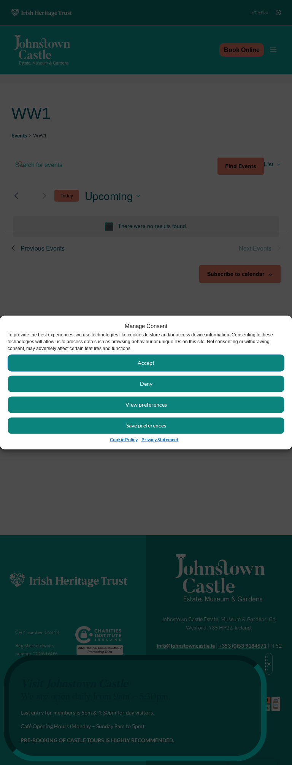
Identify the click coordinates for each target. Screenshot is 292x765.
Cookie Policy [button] (124, 439)
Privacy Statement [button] (160, 439)
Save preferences (146, 425)
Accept (146, 362)
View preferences (146, 404)
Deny (146, 383)
